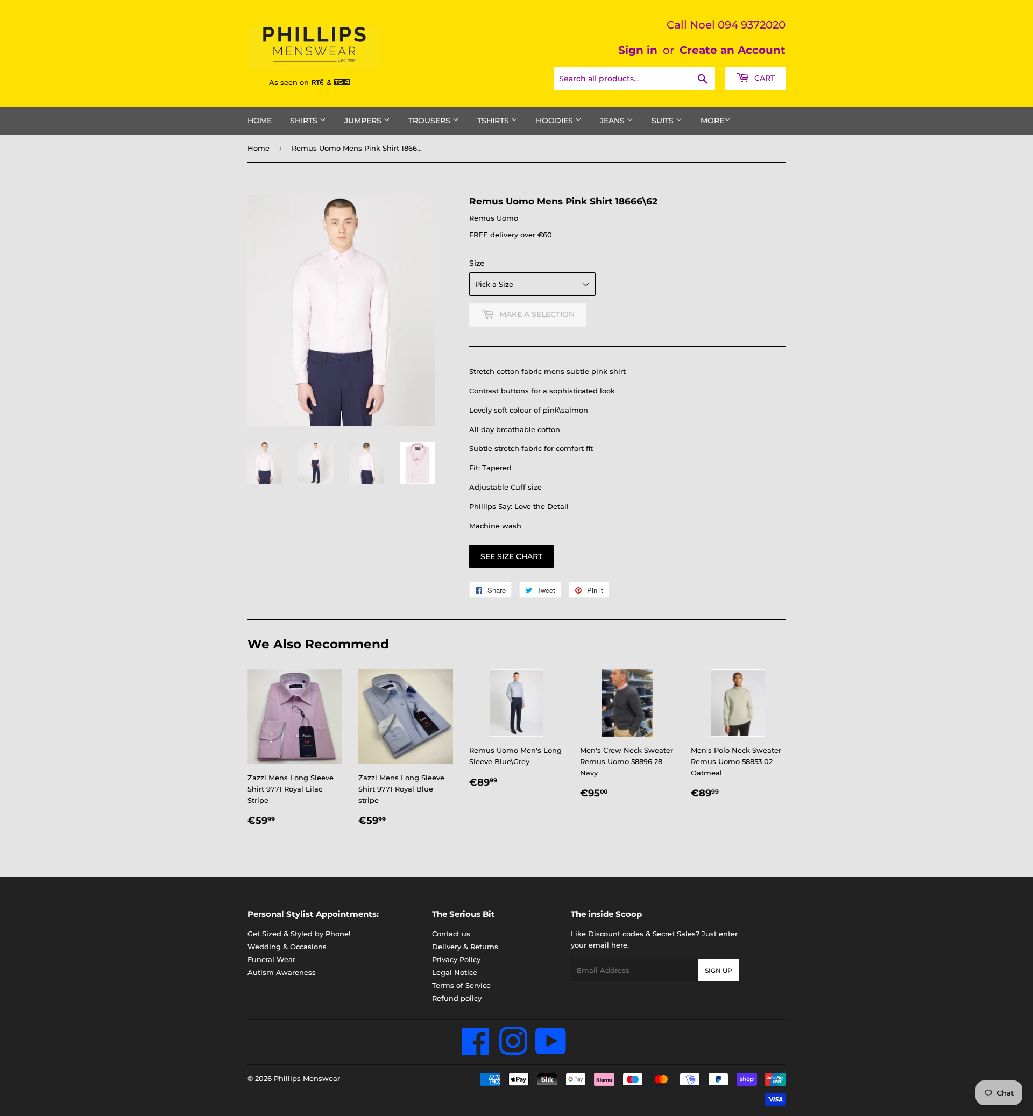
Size (477, 263)
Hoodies (555, 120)
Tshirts (494, 120)
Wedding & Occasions (287, 946)
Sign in (637, 50)
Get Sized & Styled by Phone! (298, 933)
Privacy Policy (456, 959)
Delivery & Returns (465, 946)
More (712, 120)
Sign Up (718, 970)
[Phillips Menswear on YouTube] (551, 1050)
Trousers (430, 120)
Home (259, 120)
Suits (664, 120)
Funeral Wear (271, 959)
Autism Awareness (281, 972)
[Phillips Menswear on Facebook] (476, 1050)
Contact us (451, 933)
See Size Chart (511, 556)
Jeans (613, 120)
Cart (763, 78)
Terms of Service (461, 985)
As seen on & (301, 82)
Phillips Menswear (307, 1078)
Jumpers (364, 120)
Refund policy (457, 998)
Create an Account (733, 50)
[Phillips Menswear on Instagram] (513, 1050)
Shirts (305, 120)
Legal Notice (454, 972)
